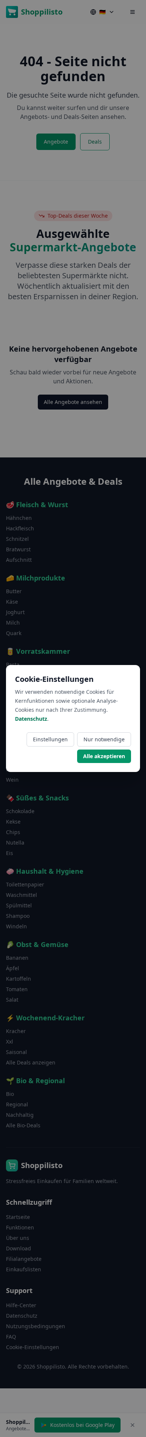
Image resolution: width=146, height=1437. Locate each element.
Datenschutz (31, 718)
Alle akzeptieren (104, 756)
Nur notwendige (104, 739)
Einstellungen (50, 739)
